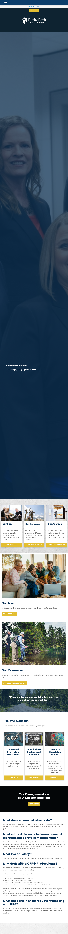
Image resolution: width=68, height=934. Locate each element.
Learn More (34, 804)
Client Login (34, 10)
